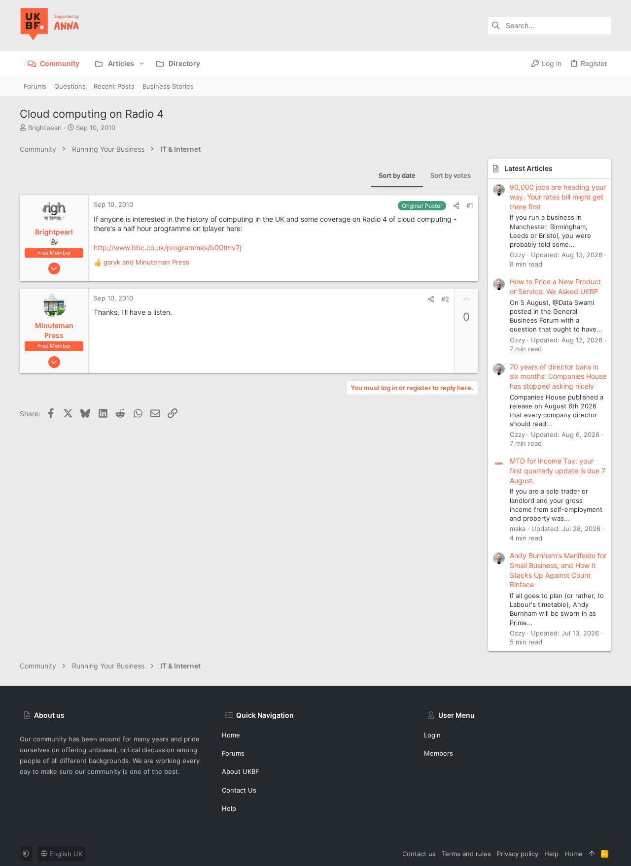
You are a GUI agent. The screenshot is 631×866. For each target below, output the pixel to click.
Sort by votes (450, 175)
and (146, 262)
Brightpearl (45, 128)
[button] (141, 63)
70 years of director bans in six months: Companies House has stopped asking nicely (558, 376)
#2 (445, 299)
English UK (64, 854)
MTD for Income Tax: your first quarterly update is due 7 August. (557, 470)
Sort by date (397, 175)
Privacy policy (517, 854)
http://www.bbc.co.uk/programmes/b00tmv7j (167, 247)
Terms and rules (466, 854)
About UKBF (240, 771)
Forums (233, 753)
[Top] (592, 853)
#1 (469, 205)
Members (438, 753)
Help (229, 808)
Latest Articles (528, 168)
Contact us (239, 790)
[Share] (456, 205)
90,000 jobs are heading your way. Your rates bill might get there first (558, 196)
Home (231, 735)
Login (432, 735)
